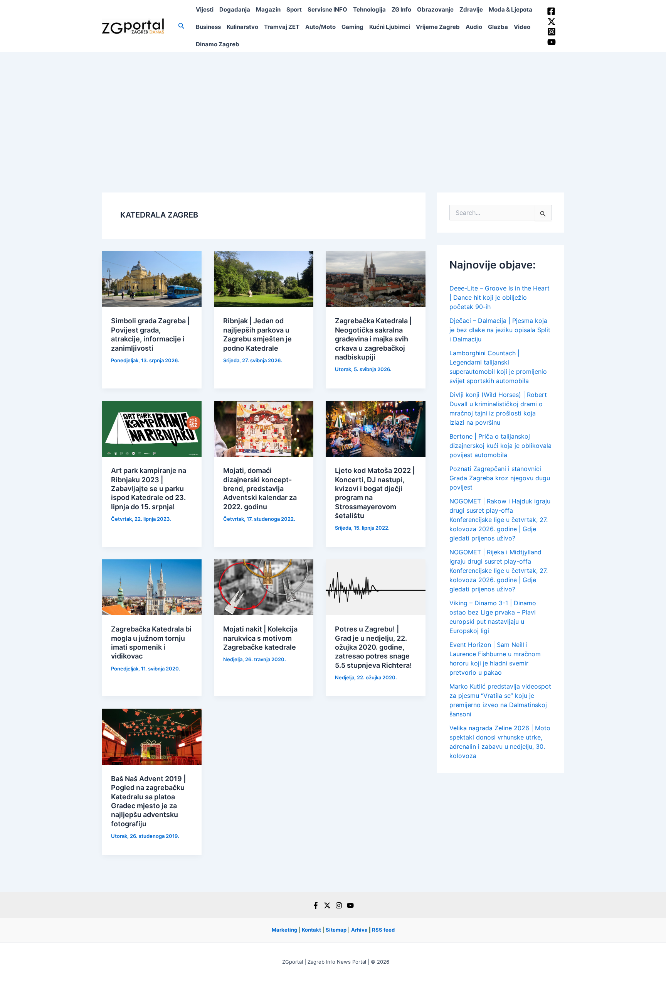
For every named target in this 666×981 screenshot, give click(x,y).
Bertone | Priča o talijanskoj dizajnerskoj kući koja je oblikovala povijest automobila (500, 445)
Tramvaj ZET (281, 26)
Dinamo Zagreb (217, 44)
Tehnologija (369, 9)
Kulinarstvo (242, 26)
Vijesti (205, 9)
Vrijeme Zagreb (438, 26)
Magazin (268, 9)
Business (208, 26)
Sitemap (336, 930)
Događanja (234, 9)
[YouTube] (551, 42)
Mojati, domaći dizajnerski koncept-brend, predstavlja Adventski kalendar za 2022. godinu (260, 488)
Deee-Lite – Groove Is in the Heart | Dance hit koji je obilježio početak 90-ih (499, 297)
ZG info (401, 9)
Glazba (498, 26)
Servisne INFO (327, 9)
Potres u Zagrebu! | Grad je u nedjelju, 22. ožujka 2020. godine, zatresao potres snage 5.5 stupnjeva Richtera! (373, 647)
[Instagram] (551, 31)
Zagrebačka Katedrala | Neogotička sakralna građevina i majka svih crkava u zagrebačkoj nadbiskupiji (373, 339)
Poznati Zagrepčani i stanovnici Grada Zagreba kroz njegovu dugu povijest (499, 478)
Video (522, 26)
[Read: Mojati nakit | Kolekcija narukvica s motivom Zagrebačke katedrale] (264, 587)
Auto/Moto (320, 26)
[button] (181, 26)
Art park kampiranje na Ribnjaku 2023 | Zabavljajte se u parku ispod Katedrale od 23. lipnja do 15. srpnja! (148, 488)
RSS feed (383, 930)
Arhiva (359, 930)
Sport (294, 9)
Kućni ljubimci (389, 26)
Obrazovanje (435, 9)
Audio (474, 26)
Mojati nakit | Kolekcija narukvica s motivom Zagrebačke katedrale (260, 638)
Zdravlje (471, 9)
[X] (327, 905)
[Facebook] (551, 11)
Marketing (284, 930)
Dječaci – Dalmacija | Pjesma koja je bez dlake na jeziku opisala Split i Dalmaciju (499, 330)
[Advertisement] (333, 110)
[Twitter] (551, 21)
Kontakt (311, 930)
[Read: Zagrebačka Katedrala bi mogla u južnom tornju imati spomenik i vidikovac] (152, 587)
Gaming (352, 26)
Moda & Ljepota (510, 9)
